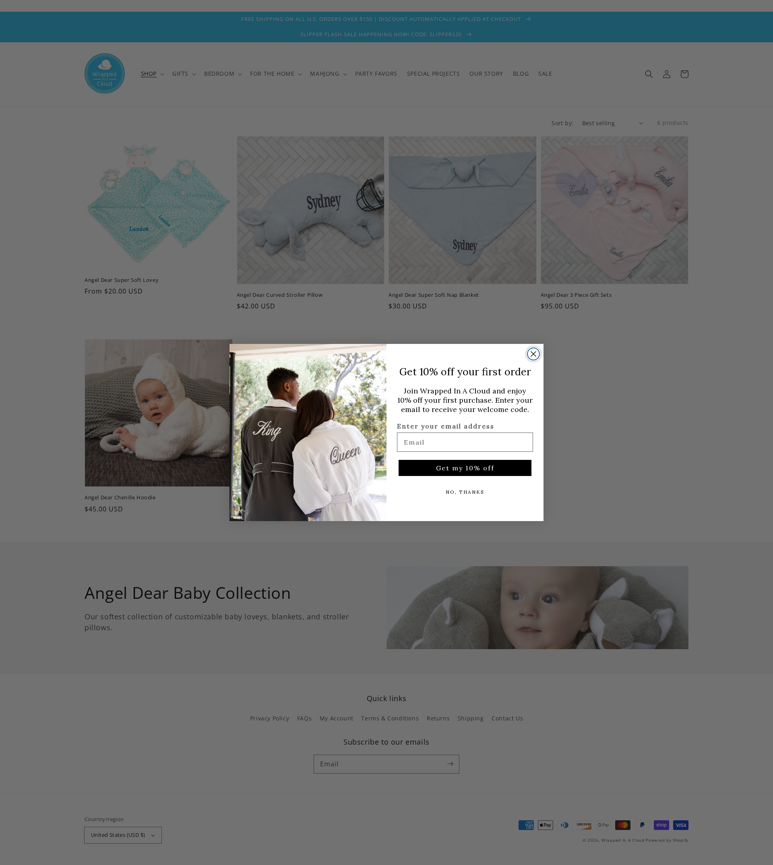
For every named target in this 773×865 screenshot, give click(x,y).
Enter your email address (445, 426)
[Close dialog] (533, 354)
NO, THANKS (465, 492)
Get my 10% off (465, 468)
